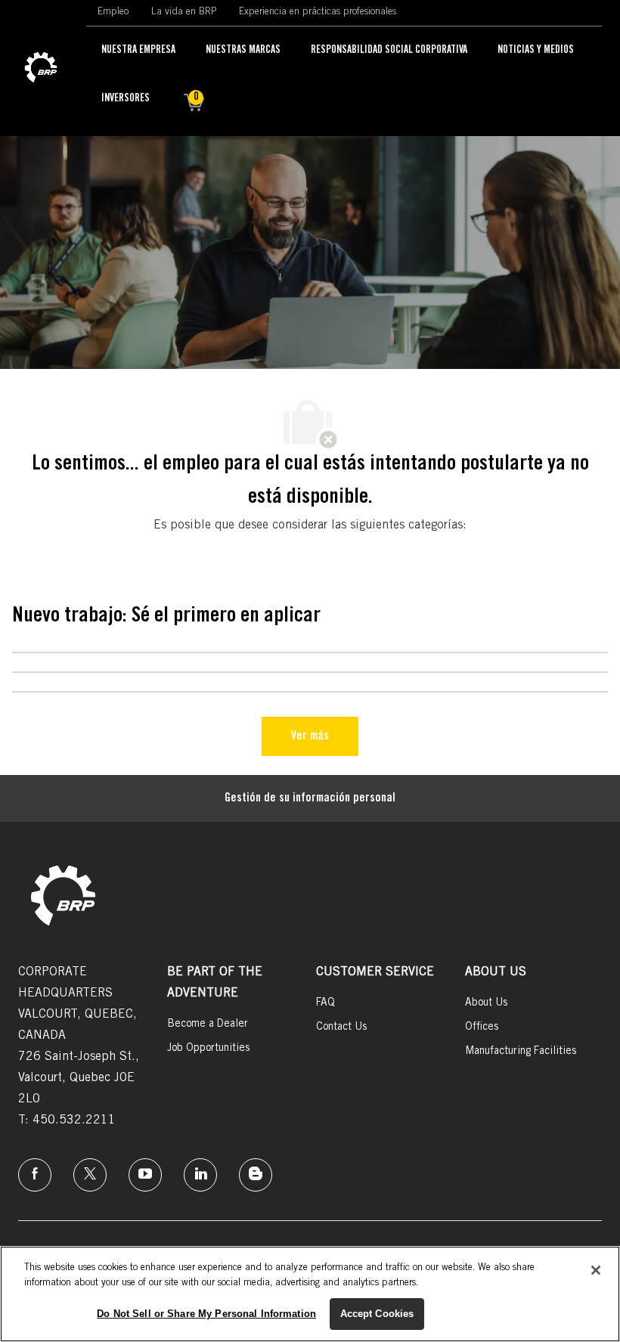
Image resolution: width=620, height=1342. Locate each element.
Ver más (310, 736)
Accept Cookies (377, 1313)
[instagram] (145, 1175)
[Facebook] (34, 1175)
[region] (310, 1294)
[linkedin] (200, 1175)
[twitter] (90, 1175)
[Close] (595, 1270)
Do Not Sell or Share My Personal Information (206, 1313)
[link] (41, 68)
